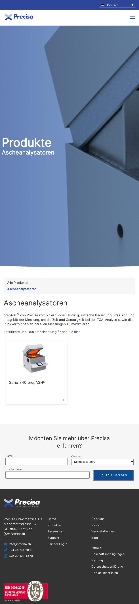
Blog (94, 537)
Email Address (13, 469)
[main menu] (132, 17)
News (95, 525)
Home (52, 519)
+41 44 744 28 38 (21, 556)
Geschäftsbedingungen (108, 554)
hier (77, 332)
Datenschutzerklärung (107, 566)
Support (53, 537)
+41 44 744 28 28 (21, 550)
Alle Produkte (17, 283)
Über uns (97, 519)
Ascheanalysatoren (22, 289)
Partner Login (57, 544)
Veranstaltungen (103, 531)
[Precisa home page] (19, 20)
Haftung (97, 560)
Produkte (54, 525)
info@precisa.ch (20, 544)
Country (76, 456)
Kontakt (96, 547)
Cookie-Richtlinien (104, 573)
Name (8, 455)
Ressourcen (56, 531)
